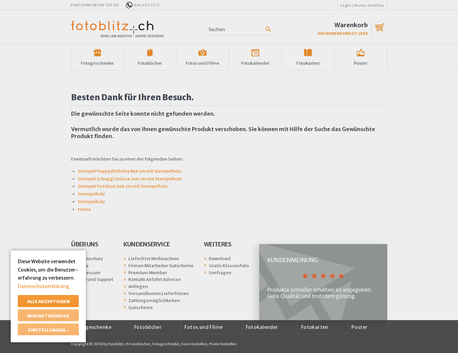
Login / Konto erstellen (362, 5)
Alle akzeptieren (48, 301)
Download (220, 258)
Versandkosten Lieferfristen (158, 293)
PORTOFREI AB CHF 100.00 (95, 5)
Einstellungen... (48, 330)
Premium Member (147, 273)
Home (84, 209)
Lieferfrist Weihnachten (153, 258)
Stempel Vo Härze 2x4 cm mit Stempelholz (123, 186)
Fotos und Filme (202, 63)
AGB (80, 286)
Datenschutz (89, 258)
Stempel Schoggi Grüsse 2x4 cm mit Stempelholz (130, 179)
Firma (82, 266)
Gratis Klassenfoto (229, 266)
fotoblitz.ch (117, 29)
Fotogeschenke (97, 63)
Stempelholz (91, 194)
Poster (360, 63)
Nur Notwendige (48, 316)
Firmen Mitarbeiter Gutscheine (160, 266)
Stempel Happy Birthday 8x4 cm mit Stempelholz (129, 171)
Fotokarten (308, 63)
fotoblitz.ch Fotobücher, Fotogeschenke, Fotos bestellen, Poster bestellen (172, 344)
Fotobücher (150, 63)
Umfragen (220, 273)
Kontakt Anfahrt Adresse (154, 279)
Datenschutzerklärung (43, 286)
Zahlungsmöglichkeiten (154, 300)
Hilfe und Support (94, 279)
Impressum (88, 273)
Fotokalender (255, 63)
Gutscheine (140, 307)
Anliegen (138, 286)
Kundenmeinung (292, 260)
